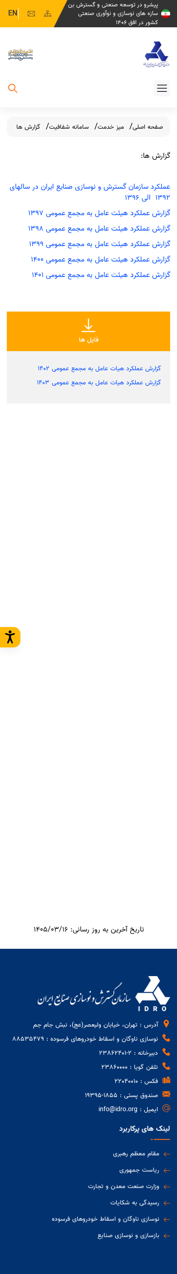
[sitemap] (48, 14)
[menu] (162, 88)
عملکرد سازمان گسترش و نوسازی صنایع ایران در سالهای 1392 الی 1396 (90, 192)
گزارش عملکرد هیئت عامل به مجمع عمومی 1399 (99, 244)
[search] (12, 90)
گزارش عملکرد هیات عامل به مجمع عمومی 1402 (99, 368)
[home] (156, 54)
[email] (31, 14)
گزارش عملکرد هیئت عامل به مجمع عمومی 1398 (99, 228)
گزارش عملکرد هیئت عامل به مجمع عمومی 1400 (100, 259)
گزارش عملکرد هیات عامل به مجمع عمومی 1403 (99, 383)
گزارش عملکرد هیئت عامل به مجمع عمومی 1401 (101, 275)
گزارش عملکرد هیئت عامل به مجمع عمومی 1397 (99, 213)
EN (12, 14)
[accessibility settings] (10, 637)
